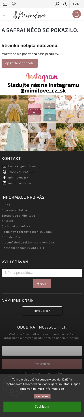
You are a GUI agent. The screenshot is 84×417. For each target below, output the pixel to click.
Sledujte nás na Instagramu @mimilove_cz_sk (43, 87)
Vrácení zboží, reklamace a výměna (28, 242)
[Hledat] (57, 4)
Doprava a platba (14, 210)
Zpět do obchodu (19, 63)
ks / (42, 311)
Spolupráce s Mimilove (18, 215)
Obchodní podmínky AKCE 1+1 (23, 247)
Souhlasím (42, 406)
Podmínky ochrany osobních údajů (27, 231)
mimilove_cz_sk (20, 183)
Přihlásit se (42, 364)
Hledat (42, 283)
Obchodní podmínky (16, 226)
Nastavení (42, 396)
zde (61, 388)
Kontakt (7, 221)
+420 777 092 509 (21, 172)
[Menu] (5, 13)
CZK (76, 4)
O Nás (6, 204)
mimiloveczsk (18, 177)
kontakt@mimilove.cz (24, 166)
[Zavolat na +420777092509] (14, 4)
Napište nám (11, 237)
